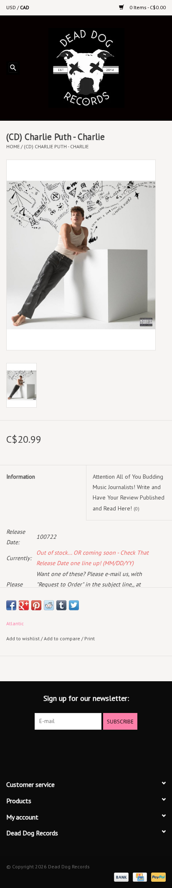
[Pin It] (36, 605)
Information (20, 476)
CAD (24, 7)
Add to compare (62, 638)
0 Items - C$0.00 (147, 7)
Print (89, 638)
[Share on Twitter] (74, 605)
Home (13, 146)
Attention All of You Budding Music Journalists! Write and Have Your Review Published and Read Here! (128, 492)
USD (11, 7)
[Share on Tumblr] (61, 605)
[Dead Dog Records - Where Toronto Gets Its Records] (98, 67)
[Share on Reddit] (49, 605)
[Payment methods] (120, 876)
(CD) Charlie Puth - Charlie (56, 146)
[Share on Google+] (24, 605)
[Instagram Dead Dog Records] (108, 747)
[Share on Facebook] (11, 605)
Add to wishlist (23, 638)
